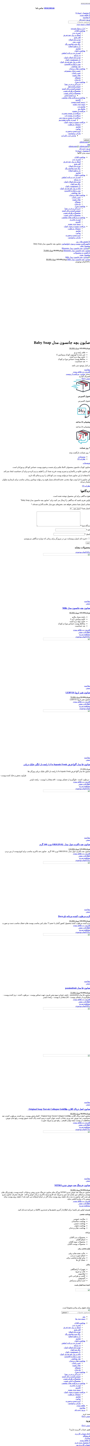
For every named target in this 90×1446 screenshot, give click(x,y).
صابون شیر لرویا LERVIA (78, 692)
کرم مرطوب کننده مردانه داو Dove (74, 916)
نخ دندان (77, 80)
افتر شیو (77, 37)
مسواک (78, 78)
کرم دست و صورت (73, 131)
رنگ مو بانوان (75, 184)
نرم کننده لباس (70, 95)
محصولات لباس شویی (72, 93)
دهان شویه (76, 75)
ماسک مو (81, 109)
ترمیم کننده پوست (78, 102)
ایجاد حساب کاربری (82, 1434)
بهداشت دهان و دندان (77, 69)
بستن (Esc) (86, 379)
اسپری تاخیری (75, 220)
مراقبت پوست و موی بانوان (74, 122)
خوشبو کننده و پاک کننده (71, 89)
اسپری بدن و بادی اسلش (71, 53)
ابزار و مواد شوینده (78, 28)
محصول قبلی (85, 246)
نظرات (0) (81, 459)
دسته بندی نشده (79, 104)
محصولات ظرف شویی (72, 91)
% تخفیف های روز (83, 242)
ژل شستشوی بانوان (73, 60)
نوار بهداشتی (76, 66)
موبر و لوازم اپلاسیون (72, 64)
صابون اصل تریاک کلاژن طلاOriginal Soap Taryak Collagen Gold (59, 1109)
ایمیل (87, 534)
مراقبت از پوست (78, 111)
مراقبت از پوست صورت (71, 113)
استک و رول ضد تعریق (72, 35)
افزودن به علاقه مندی (81, 372)
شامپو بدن (81, 107)
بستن (88, 604)
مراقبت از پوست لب (73, 115)
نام (88, 530)
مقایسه (87, 370)
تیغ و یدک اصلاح (75, 40)
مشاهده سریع (84, 634)
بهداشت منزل (80, 82)
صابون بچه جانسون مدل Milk (78, 259)
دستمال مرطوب (74, 124)
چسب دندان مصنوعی (72, 71)
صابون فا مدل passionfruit (77, 988)
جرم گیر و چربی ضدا (73, 84)
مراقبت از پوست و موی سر (70, 118)
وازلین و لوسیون (74, 133)
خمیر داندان (76, 73)
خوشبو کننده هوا (74, 86)
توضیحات (81, 457)
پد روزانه (77, 55)
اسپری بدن (76, 33)
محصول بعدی (84, 255)
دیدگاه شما (85, 526)
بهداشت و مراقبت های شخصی (73, 98)
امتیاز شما (85, 508)
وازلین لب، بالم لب (68, 136)
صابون (78, 129)
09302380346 (49, 8)
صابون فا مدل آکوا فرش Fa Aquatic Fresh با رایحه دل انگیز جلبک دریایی (56, 764)
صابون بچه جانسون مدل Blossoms (76, 251)
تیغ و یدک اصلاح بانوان (72, 57)
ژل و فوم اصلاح (74, 46)
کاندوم (78, 100)
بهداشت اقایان (79, 31)
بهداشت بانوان (79, 51)
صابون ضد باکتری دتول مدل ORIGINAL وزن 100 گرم (64, 844)
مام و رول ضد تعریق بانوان (70, 62)
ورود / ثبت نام (80, 1410)
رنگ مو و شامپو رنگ (73, 44)
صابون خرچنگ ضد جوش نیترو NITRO (72, 1185)
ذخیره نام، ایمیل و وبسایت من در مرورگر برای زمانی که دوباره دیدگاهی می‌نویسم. (55, 539)
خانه (88, 244)
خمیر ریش (77, 42)
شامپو (78, 49)
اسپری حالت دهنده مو (67, 120)
